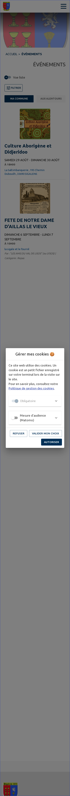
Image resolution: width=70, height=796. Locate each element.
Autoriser (51, 442)
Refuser (18, 433)
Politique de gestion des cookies (31, 388)
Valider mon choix (45, 433)
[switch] (13, 417)
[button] (35, 401)
